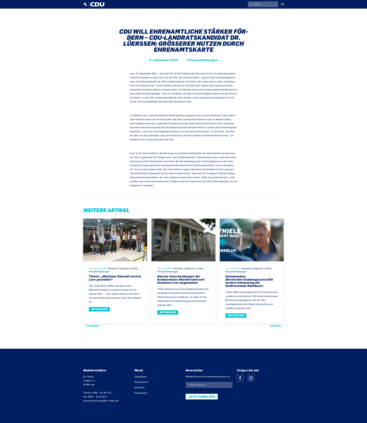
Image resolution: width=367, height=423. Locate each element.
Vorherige (92, 326)
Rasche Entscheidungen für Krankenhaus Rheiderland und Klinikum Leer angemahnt (180, 279)
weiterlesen (99, 309)
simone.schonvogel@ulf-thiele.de (101, 401)
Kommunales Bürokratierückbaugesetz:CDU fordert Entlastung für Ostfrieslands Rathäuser (249, 281)
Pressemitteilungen (202, 60)
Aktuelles (113, 269)
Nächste (275, 326)
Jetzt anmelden (202, 396)
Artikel (134, 269)
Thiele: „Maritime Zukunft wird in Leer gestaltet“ (115, 278)
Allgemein (124, 269)
